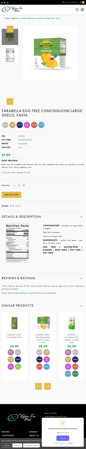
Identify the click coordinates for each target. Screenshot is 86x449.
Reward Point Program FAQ (28, 293)
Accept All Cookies (31, 445)
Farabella (22, 143)
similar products (17, 305)
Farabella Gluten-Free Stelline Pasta (14, 335)
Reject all (17, 445)
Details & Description (21, 216)
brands (6, 431)
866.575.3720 (51, 413)
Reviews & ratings (18, 278)
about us (34, 435)
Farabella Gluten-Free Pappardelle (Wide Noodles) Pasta (43, 338)
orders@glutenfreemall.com (55, 416)
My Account (71, 2)
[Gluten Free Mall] (12, 9)
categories (8, 435)
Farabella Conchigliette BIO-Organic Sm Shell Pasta (72, 338)
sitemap (33, 431)
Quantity (6, 185)
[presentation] (38, 386)
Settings (7, 445)
